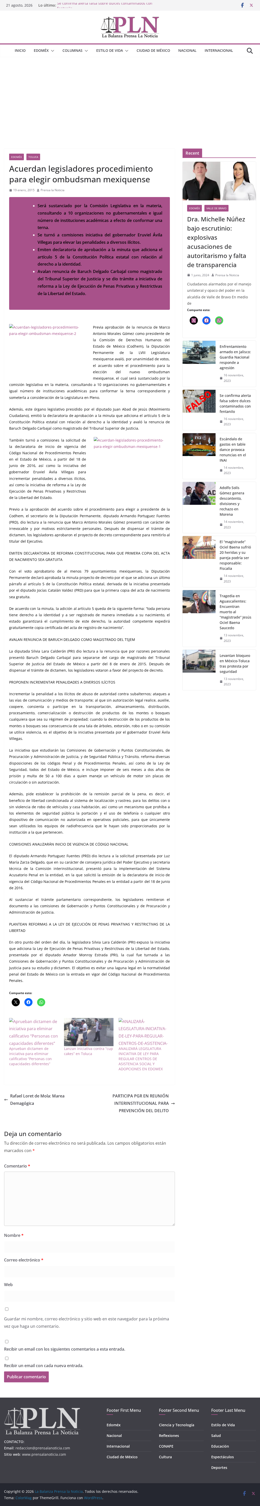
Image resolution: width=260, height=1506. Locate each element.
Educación (220, 1446)
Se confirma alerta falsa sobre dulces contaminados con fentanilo (235, 403)
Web (8, 1284)
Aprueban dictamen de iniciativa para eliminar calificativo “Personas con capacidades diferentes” (30, 1056)
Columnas (72, 50)
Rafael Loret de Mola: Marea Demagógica (37, 1099)
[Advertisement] (130, 95)
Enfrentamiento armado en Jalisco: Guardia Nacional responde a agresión (235, 357)
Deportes (219, 1467)
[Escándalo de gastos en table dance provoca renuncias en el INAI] (199, 456)
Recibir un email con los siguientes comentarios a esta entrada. (64, 1349)
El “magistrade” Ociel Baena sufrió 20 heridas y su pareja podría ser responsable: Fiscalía (235, 555)
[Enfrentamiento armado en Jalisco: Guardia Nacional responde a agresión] (199, 363)
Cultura (165, 1456)
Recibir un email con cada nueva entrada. (43, 1365)
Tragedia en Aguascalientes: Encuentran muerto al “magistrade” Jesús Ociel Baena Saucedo (235, 611)
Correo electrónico (23, 1260)
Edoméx (41, 50)
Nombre (14, 1235)
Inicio (20, 50)
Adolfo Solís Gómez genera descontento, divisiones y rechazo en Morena (232, 501)
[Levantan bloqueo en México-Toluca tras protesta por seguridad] (199, 670)
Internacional (219, 50)
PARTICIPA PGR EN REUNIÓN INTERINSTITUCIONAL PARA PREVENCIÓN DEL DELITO (140, 1103)
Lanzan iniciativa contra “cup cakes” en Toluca (88, 1051)
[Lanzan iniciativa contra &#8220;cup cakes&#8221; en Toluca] (89, 1032)
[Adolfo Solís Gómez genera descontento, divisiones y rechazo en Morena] (199, 507)
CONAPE (166, 1446)
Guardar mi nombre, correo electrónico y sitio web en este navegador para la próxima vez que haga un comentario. (86, 1322)
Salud (216, 1435)
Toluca (33, 157)
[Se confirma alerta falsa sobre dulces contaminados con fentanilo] (199, 410)
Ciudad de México (153, 50)
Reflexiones (169, 1435)
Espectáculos (222, 1456)
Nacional (187, 50)
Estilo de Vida (109, 50)
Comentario (17, 1166)
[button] (51, 51)
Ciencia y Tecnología (176, 1424)
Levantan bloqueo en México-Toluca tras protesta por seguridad (235, 663)
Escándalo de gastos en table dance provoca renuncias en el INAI (233, 449)
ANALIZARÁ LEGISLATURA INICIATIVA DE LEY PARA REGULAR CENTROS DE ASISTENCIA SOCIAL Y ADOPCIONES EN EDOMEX (141, 1058)
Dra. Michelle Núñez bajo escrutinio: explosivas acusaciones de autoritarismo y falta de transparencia (216, 242)
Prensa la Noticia (52, 190)
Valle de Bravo (216, 208)
